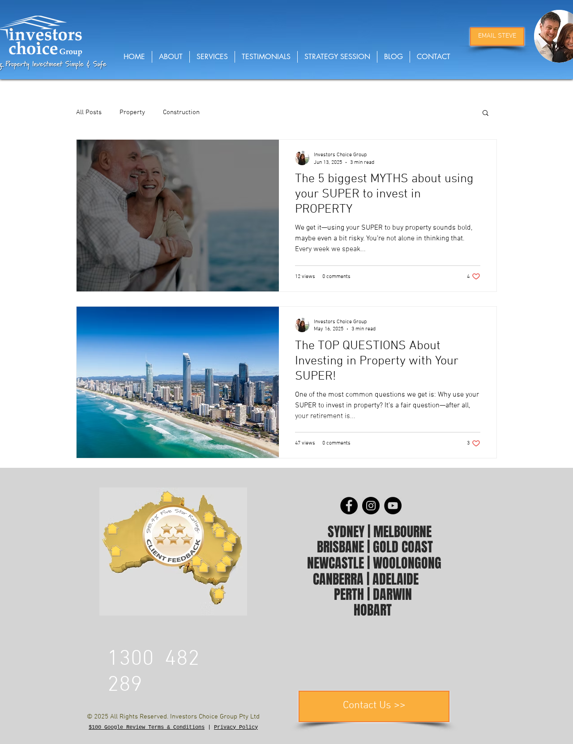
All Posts (89, 112)
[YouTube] (393, 505)
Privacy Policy (236, 727)
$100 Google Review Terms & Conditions (147, 727)
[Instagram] (371, 505)
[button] (485, 113)
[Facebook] (349, 505)
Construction (181, 112)
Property (132, 112)
